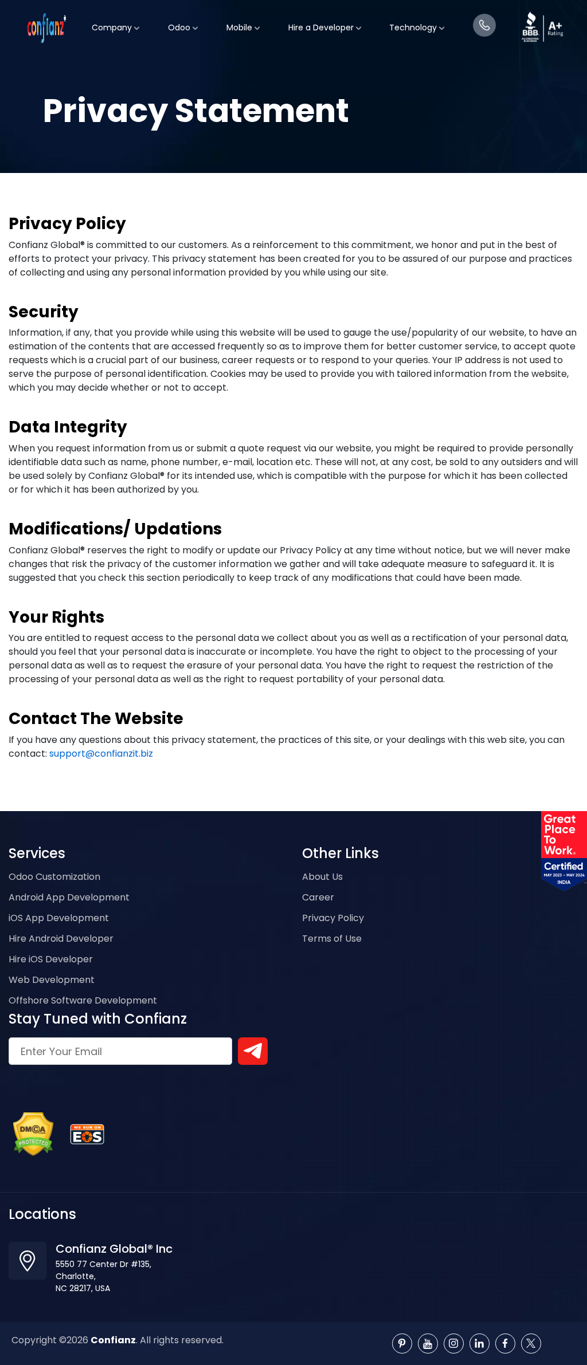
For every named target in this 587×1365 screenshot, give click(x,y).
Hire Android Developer (61, 938)
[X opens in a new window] (531, 1343)
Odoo (180, 21)
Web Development (52, 979)
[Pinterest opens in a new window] (402, 1343)
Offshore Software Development (83, 1000)
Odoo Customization (54, 876)
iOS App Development (59, 918)
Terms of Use (332, 938)
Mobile (240, 21)
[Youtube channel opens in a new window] (428, 1343)
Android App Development (69, 897)
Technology (414, 21)
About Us (322, 876)
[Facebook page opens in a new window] (505, 1343)
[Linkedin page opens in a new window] (479, 1343)
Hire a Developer (322, 21)
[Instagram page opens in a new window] (454, 1343)
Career (318, 897)
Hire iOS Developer (51, 959)
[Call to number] (484, 19)
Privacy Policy (333, 918)
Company (113, 21)
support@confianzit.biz (101, 753)
